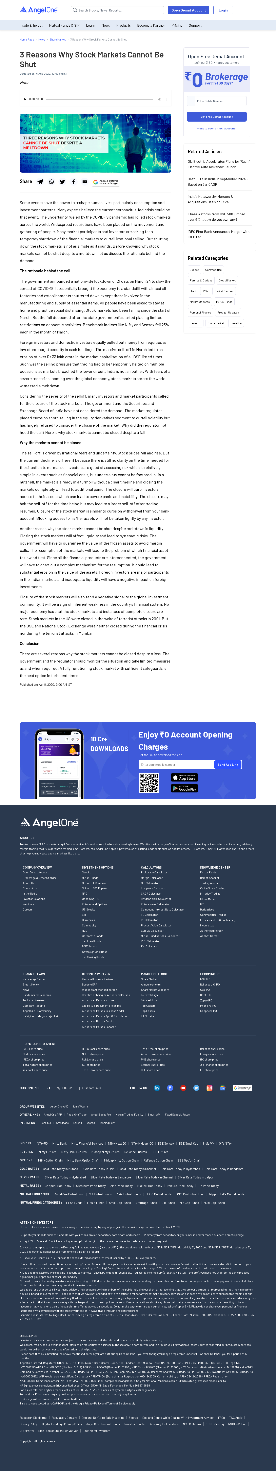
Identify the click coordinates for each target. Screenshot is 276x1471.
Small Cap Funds (120, 1202)
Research (195, 323)
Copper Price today (58, 1186)
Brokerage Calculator (154, 872)
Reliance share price (212, 1048)
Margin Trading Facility (129, 1114)
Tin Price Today (208, 1186)
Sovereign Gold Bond (94, 951)
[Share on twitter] (62, 182)
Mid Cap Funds (189, 1202)
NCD (84, 930)
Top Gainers (148, 1005)
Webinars (28, 904)
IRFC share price (33, 1048)
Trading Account (210, 883)
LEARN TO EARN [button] (34, 974)
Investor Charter (135, 1424)
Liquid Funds (95, 1202)
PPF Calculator (150, 941)
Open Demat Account (189, 10)
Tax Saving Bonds (93, 957)
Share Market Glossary (155, 989)
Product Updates (228, 312)
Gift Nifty (225, 1143)
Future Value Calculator (155, 904)
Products (123, 25)
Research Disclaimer (33, 1417)
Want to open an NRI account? (217, 128)
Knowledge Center (34, 979)
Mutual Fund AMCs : (35, 1194)
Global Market (227, 280)
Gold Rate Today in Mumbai (61, 1169)
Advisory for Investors (164, 1424)
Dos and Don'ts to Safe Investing (103, 1417)
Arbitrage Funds (146, 1202)
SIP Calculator (150, 883)
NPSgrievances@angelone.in (37, 1385)
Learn (90, 25)
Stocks (86, 872)
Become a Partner (151, 25)
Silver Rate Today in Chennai (154, 1177)
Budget (194, 269)
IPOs (205, 291)
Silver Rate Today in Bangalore (111, 1177)
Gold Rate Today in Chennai (138, 1169)
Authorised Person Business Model (103, 1011)
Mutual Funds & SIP (64, 25)
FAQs (221, 1417)
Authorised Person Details (98, 1021)
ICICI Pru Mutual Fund (190, 1194)
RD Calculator (149, 920)
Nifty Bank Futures (74, 1152)
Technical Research (34, 1000)
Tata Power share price (96, 1070)
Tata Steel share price (154, 1048)
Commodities (213, 269)
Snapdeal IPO (208, 1011)
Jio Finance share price (214, 1064)
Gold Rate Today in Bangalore (224, 1169)
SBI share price (91, 1064)
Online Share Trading (212, 888)
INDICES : (26, 1143)
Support (195, 25)
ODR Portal (27, 1430)
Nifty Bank (59, 1143)
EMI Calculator (150, 946)
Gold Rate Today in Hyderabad (180, 1169)
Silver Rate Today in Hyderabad (65, 1177)
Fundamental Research (37, 995)
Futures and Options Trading (217, 920)
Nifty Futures (48, 1152)
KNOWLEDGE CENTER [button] (215, 867)
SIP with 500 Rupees (94, 888)
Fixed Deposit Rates (177, 1114)
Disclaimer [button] (28, 1336)
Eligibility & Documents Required (101, 1005)
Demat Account (209, 877)
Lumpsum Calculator (153, 888)
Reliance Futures (135, 1152)
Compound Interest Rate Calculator (163, 909)
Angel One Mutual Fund (69, 1194)
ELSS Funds (74, 1202)
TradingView (107, 1122)
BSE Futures (160, 1152)
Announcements (151, 984)
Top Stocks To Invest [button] (39, 1044)
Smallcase (62, 1122)
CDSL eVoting (215, 1424)
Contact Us (30, 888)
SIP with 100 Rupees (94, 883)
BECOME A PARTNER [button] (96, 974)
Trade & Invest (31, 25)
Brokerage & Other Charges (40, 877)
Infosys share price (211, 1054)
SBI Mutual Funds (100, 1194)
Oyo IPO (205, 989)
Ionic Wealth (80, 1106)
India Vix (208, 1143)
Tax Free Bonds (91, 941)
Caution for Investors (96, 1430)
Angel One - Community (37, 1011)
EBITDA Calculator (152, 930)
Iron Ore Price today (180, 1186)
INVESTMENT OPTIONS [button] (98, 867)
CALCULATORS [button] (151, 867)
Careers (28, 909)
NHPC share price (92, 1054)
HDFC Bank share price (96, 1048)
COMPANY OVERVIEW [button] (37, 867)
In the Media (30, 893)
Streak (77, 1122)
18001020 (67, 1088)
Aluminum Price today (91, 1186)
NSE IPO (205, 979)
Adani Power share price (156, 1054)
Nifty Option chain (50, 1160)
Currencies (88, 920)
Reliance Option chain (158, 1160)
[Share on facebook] (74, 182)
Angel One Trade (76, 1114)
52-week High (149, 995)
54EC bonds (89, 946)
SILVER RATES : (30, 1177)
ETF (84, 914)
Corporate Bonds (92, 936)
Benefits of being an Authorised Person (106, 995)
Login (223, 10)
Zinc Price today (121, 1186)
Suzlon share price (34, 1054)
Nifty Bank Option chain (83, 1160)
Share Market (216, 323)
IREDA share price (33, 1059)
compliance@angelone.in (120, 1380)
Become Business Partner (97, 979)
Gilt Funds (168, 1202)
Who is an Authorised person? (100, 989)
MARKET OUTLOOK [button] (154, 974)
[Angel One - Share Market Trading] (39, 10)
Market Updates (200, 301)
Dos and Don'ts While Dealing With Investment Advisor (178, 1417)
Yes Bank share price (35, 1070)
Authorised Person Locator (99, 1026)
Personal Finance (200, 312)
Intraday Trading (210, 893)
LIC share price (209, 1070)
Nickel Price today (149, 1186)
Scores (133, 1417)
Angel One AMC (59, 1106)
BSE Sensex (166, 1143)
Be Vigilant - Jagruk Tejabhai (40, 1016)
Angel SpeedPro (101, 1114)
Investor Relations (34, 898)
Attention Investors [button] (37, 1222)
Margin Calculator (152, 877)
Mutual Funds (224, 301)
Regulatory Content (64, 1417)
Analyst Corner (209, 936)
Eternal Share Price (153, 1064)
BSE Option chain (189, 1160)
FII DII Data (147, 1016)
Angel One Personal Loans (103, 1424)
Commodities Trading (213, 914)
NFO (84, 893)
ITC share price (209, 1059)
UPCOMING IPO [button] (210, 974)
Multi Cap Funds (214, 1202)
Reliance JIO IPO (210, 984)
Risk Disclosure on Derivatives (58, 1430)
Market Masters (224, 291)
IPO (202, 904)
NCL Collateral (192, 1424)
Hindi (193, 291)
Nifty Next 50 (117, 1143)
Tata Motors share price (37, 1064)
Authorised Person (211, 930)
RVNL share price (92, 1059)
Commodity (89, 925)
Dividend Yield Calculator (156, 898)
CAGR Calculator (151, 893)
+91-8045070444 (86, 1390)
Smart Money (31, 984)
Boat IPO (205, 995)
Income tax (207, 925)
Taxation (236, 323)
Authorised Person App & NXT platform (106, 1016)
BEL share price (150, 1070)
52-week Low (149, 1000)
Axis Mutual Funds (129, 1194)
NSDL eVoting (237, 1424)
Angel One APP (53, 1114)
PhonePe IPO (208, 1005)
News (106, 25)
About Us (28, 883)
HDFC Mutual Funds (159, 1194)
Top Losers (148, 1011)
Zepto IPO (206, 1000)
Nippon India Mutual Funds (227, 1194)
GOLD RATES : (29, 1168)
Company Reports (34, 1005)
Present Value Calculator (156, 925)
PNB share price (150, 1059)
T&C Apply (235, 1417)
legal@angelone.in (125, 1394)
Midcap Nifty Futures (105, 1152)
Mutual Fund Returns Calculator (160, 936)
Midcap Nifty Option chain (121, 1160)
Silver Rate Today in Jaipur (195, 1177)
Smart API (154, 1114)
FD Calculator (149, 914)
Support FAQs (92, 1088)
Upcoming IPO (90, 898)
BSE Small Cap (188, 1143)
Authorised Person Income (98, 1000)
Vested (90, 1122)
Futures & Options (201, 280)
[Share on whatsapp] (51, 182)
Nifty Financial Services (87, 1143)
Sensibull (45, 1122)
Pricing (177, 25)
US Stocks (88, 909)
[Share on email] (85, 182)
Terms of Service (117, 1403)
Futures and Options (94, 904)
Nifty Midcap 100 (142, 1143)
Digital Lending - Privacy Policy (62, 1424)
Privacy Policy (92, 1403)
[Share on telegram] (40, 182)
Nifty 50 (42, 1143)
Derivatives (207, 909)
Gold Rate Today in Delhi (99, 1169)
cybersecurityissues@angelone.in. (135, 1390)
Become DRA (90, 984)
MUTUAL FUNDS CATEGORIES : (41, 1202)
